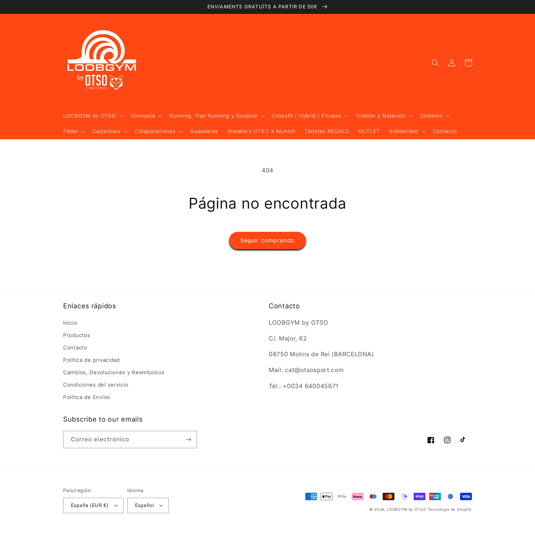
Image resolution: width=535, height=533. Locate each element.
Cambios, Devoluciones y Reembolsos (113, 372)
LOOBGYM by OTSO (406, 509)
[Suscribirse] (188, 439)
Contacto (75, 347)
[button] (92, 116)
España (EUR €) (90, 505)
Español (144, 505)
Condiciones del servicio (95, 385)
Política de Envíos (86, 397)
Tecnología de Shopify (450, 509)
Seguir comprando (267, 240)
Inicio (70, 323)
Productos (76, 335)
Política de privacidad (91, 360)
